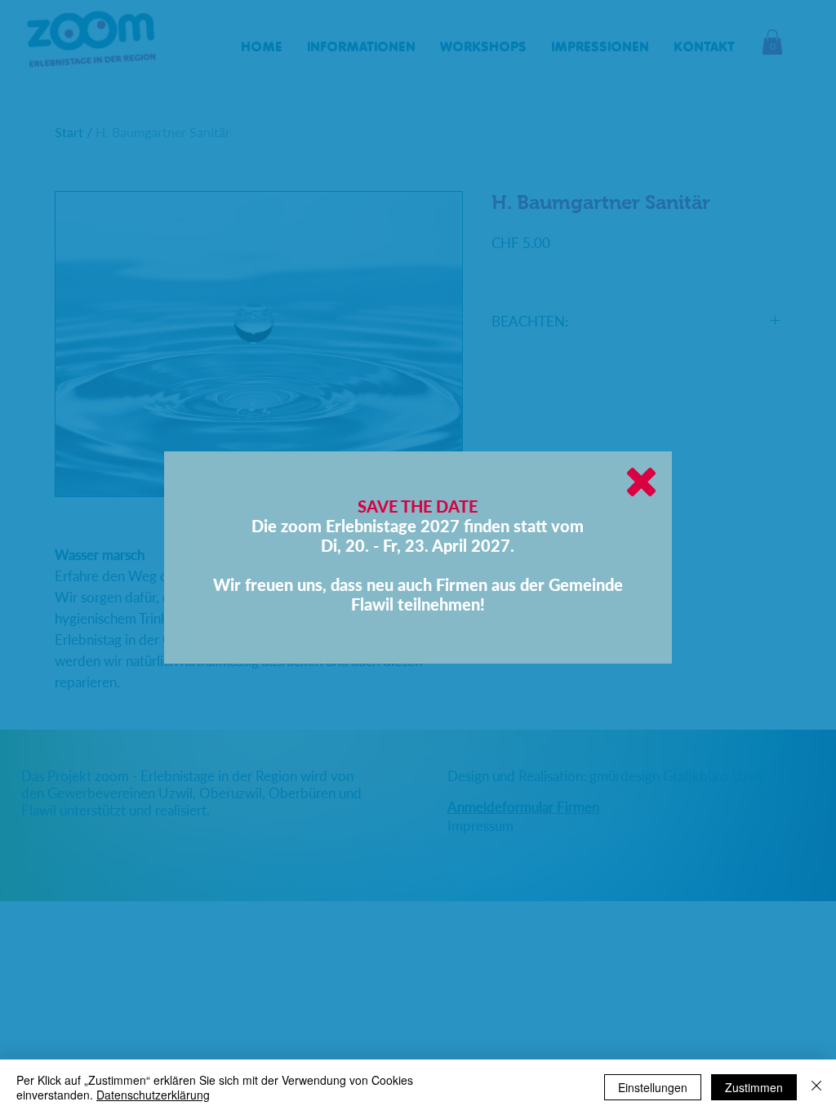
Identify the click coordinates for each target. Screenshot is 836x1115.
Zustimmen (754, 1087)
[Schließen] (816, 1087)
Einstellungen (652, 1087)
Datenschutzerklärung (153, 1094)
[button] (641, 482)
